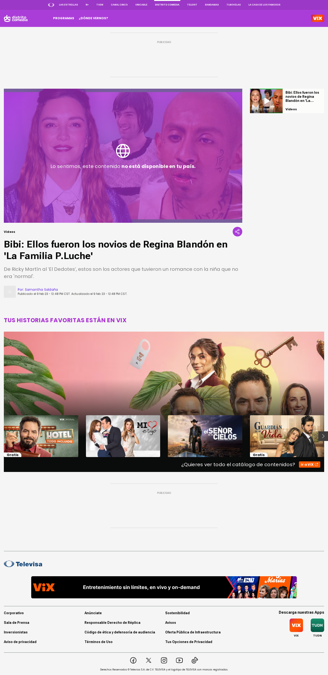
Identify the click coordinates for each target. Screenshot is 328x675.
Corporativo (14, 613)
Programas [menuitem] (63, 18)
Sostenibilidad (177, 613)
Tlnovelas (233, 4)
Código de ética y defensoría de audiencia (120, 632)
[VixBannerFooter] (164, 587)
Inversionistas (16, 632)
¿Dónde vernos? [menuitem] (93, 18)
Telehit (192, 4)
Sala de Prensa (16, 623)
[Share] (237, 231)
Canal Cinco (119, 4)
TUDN (99, 4)
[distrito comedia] (16, 18)
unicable (141, 4)
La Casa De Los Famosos (264, 4)
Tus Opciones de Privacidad (188, 642)
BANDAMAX (212, 4)
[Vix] (317, 18)
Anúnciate (93, 613)
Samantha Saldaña (41, 289)
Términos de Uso (99, 642)
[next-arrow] (323, 436)
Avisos (170, 623)
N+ (87, 4)
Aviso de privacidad (20, 642)
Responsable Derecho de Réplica (112, 623)
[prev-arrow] (1, 436)
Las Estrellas (68, 4)
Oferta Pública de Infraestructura (193, 632)
